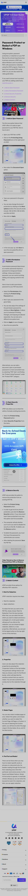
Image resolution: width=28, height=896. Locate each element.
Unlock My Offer (14, 465)
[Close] (14, 471)
